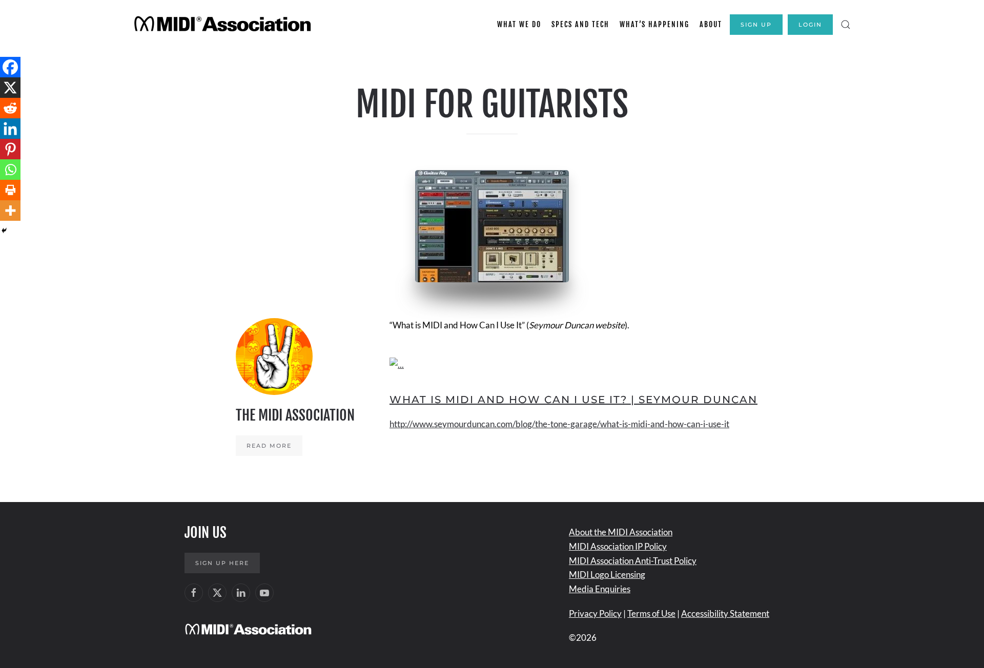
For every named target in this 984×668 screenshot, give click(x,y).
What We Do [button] (519, 24)
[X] (10, 87)
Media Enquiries (599, 588)
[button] (845, 24)
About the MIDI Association (620, 532)
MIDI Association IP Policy (618, 546)
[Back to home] (224, 24)
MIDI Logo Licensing (607, 574)
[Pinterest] (10, 149)
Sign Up (756, 24)
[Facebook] (10, 67)
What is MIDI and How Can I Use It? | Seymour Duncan (573, 399)
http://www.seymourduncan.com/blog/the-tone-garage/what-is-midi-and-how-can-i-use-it (559, 424)
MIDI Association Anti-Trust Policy (632, 560)
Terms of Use (651, 613)
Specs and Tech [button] (580, 24)
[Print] (10, 190)
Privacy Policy (595, 613)
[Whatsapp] (10, 169)
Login (810, 24)
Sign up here (222, 563)
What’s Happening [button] (654, 24)
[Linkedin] (10, 128)
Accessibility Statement (725, 613)
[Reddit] (10, 108)
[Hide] (4, 230)
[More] (10, 210)
